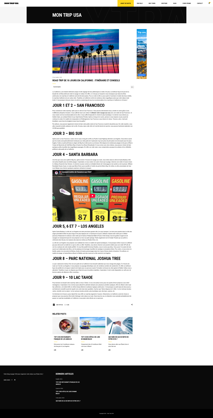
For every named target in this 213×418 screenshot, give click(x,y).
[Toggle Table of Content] (131, 87)
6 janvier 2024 (59, 388)
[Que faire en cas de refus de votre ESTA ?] (120, 325)
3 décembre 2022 (60, 398)
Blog (56, 69)
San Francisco (94, 119)
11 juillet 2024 (59, 379)
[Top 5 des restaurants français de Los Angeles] (65, 325)
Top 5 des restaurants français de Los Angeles (63, 338)
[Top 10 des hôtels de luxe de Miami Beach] (92, 325)
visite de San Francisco (97, 124)
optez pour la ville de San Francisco (82, 110)
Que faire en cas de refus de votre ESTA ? (68, 401)
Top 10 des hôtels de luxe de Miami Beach (90, 338)
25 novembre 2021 (57, 77)
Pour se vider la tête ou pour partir (99, 96)
